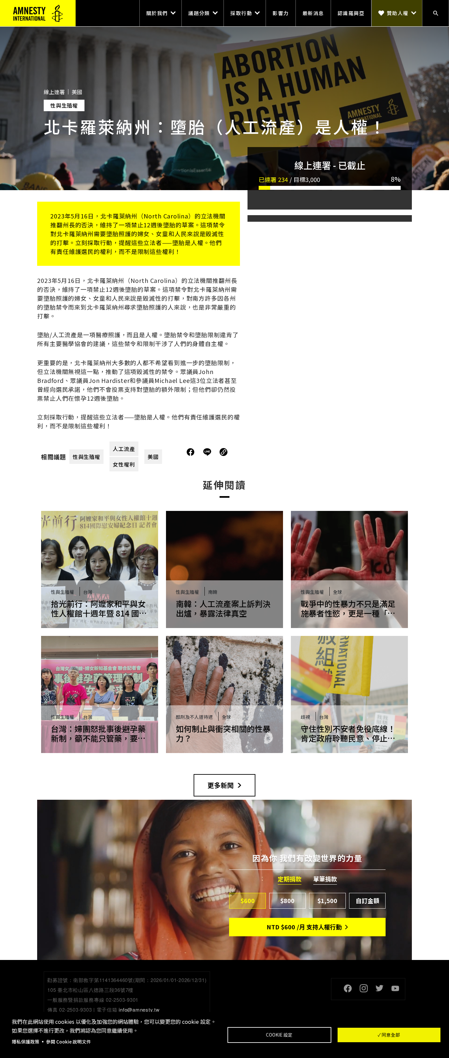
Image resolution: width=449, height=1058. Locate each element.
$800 (287, 900)
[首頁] (38, 13)
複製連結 (223, 452)
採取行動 (241, 13)
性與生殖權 (87, 457)
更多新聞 (220, 785)
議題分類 (199, 13)
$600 (248, 900)
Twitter (379, 988)
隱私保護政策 (25, 1041)
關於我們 (157, 13)
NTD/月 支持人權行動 (304, 926)
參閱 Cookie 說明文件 (68, 1041)
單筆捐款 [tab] (325, 879)
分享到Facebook (191, 452)
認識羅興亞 (351, 13)
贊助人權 (398, 13)
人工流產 (124, 449)
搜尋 (435, 13)
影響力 (280, 13)
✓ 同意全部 (389, 1034)
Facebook (347, 988)
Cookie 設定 (279, 1034)
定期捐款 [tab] (289, 879)
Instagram (363, 988)
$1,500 (327, 900)
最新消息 (313, 13)
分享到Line (208, 452)
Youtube (395, 988)
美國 (153, 457)
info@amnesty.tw (139, 1009)
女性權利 (124, 464)
